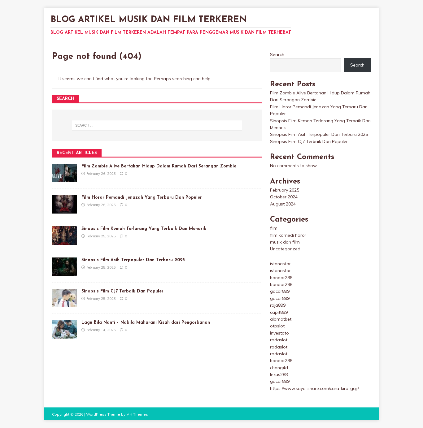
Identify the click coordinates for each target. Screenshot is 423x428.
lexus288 (279, 374)
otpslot (277, 326)
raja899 (278, 305)
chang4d (279, 367)
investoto (279, 333)
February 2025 (284, 190)
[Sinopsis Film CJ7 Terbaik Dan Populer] (64, 304)
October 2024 (284, 197)
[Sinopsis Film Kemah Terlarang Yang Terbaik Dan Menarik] (64, 241)
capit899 (279, 312)
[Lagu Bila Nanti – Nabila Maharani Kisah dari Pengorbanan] (64, 335)
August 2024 (283, 204)
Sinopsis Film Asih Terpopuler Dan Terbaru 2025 (133, 260)
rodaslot (278, 340)
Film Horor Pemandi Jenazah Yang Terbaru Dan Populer (141, 197)
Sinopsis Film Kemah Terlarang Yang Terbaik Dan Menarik (143, 229)
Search (277, 54)
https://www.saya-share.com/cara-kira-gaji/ (314, 388)
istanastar (280, 263)
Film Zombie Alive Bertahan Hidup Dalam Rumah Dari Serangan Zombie (158, 166)
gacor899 (280, 291)
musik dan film (285, 242)
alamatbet (280, 319)
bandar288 (281, 277)
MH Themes (137, 414)
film (273, 228)
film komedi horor (288, 235)
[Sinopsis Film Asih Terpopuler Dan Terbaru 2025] (64, 272)
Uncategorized (285, 249)
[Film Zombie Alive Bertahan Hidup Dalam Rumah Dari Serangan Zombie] (64, 179)
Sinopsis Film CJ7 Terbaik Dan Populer (122, 291)
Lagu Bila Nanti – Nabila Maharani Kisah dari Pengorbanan (145, 322)
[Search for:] (157, 125)
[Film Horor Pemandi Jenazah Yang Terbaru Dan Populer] (64, 210)
